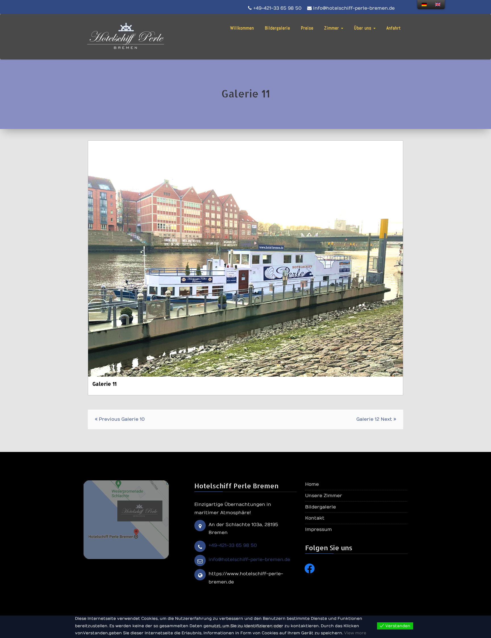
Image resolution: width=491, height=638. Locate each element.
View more (355, 633)
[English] (438, 4)
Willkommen (242, 28)
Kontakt (314, 518)
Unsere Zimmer (323, 495)
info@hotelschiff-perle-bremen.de (249, 559)
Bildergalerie (277, 28)
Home (312, 484)
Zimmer (332, 28)
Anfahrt (393, 28)
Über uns (363, 28)
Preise (307, 28)
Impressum (318, 529)
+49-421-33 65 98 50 (233, 545)
